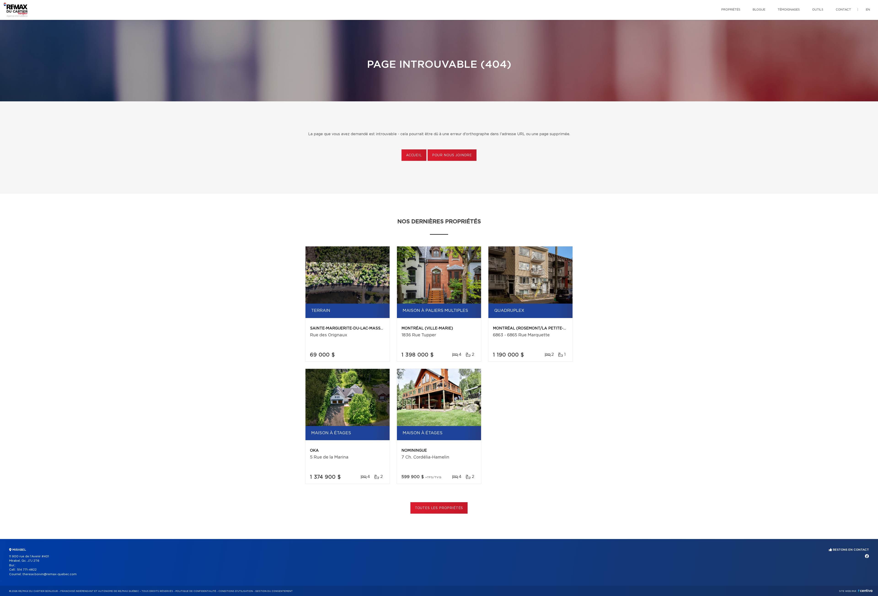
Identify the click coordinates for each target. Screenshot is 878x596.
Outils (817, 9)
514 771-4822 (27, 569)
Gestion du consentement (274, 591)
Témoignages (789, 9)
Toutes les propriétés (439, 508)
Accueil (414, 155)
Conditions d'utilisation (235, 591)
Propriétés (730, 9)
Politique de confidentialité (195, 591)
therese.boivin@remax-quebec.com (49, 574)
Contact (843, 9)
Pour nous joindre (452, 155)
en (868, 9)
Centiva (865, 590)
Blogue (759, 9)
